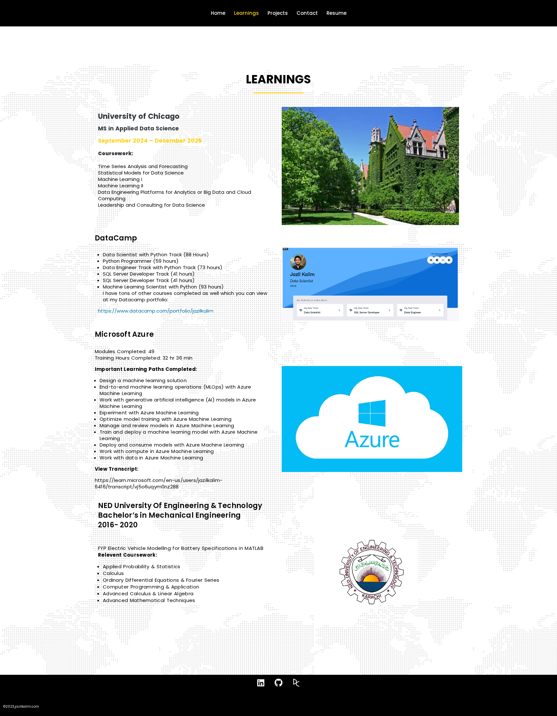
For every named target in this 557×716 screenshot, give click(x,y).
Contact (307, 13)
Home (218, 13)
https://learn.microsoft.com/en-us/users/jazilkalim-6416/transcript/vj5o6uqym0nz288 (158, 483)
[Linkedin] (261, 683)
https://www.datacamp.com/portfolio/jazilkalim (155, 310)
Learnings (246, 13)
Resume (337, 13)
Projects (278, 13)
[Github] (278, 683)
